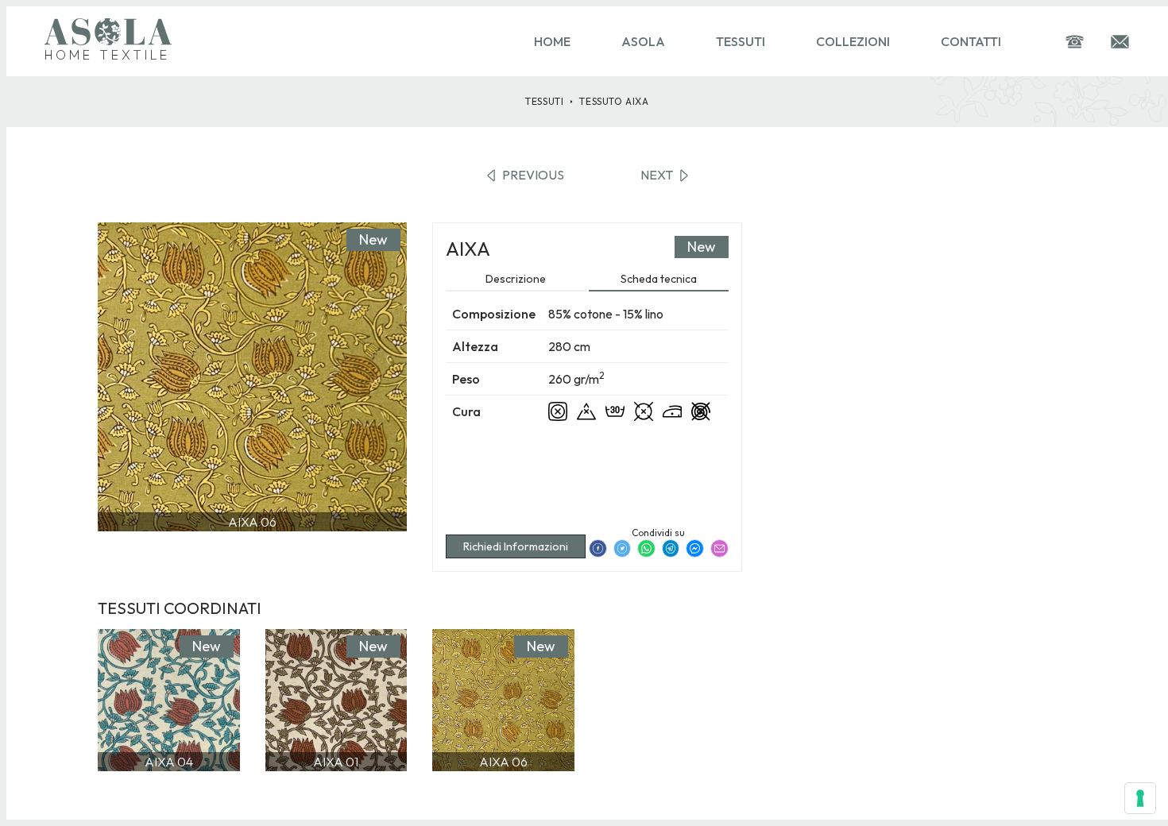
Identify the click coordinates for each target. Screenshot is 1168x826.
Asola (643, 41)
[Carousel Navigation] (252, 562)
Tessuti (740, 41)
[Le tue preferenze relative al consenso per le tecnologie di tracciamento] (1140, 798)
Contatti (971, 41)
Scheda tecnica (659, 279)
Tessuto (613, 101)
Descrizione (515, 279)
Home (552, 41)
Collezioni (853, 41)
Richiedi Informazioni (515, 546)
